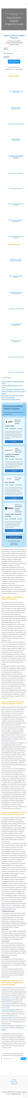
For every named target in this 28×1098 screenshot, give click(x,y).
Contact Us (14, 1084)
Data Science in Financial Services (16, 204)
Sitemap (14, 1080)
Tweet (24, 1058)
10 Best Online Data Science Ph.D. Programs (12, 395)
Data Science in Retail (16, 188)
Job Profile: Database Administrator (16, 293)
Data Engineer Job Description (16, 324)
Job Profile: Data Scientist (16, 372)
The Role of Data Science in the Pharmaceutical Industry (16, 157)
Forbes (5, 1006)
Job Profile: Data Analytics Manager (16, 260)
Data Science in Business (15, 173)
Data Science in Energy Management (16, 221)
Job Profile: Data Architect (16, 341)
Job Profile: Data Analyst (16, 357)
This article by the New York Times (10, 1010)
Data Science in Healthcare (16, 140)
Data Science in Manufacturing (16, 108)
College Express (8, 1000)
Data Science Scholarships (8, 397)
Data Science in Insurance (16, 124)
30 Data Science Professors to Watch (10, 399)
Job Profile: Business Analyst (15, 276)
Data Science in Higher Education (16, 91)
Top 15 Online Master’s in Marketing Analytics (13, 389)
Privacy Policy (14, 1082)
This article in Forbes (6, 1018)
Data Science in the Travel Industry (16, 237)
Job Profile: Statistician (15, 308)
